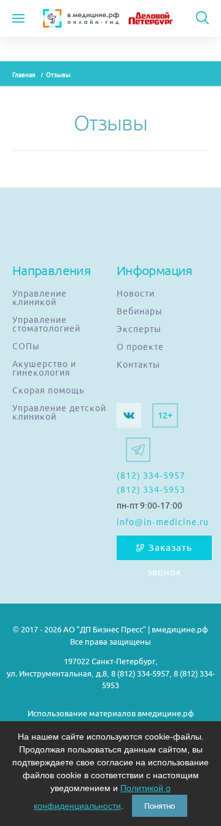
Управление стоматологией (46, 324)
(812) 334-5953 (151, 489)
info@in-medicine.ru (163, 522)
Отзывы (58, 75)
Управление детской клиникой (59, 412)
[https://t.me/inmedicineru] (138, 450)
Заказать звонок (170, 551)
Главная (24, 75)
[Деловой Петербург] (160, 18)
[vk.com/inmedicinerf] (129, 415)
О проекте (140, 347)
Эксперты (139, 329)
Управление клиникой (39, 297)
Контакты (138, 364)
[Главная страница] (81, 18)
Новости (136, 293)
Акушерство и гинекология (44, 368)
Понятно (159, 806)
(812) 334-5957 (151, 475)
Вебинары (140, 311)
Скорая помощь (48, 390)
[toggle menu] (18, 18)
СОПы (26, 346)
